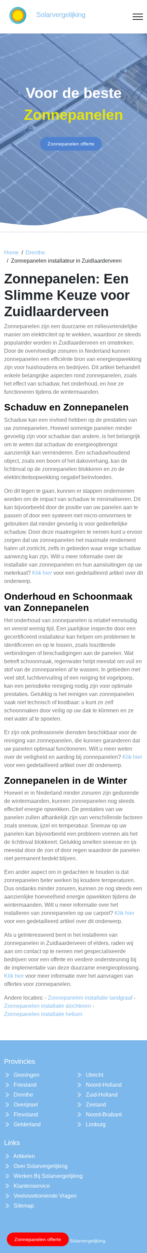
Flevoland (25, 1114)
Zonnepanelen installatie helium (43, 1014)
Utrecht (93, 1075)
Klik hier (42, 573)
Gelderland (26, 1124)
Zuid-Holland (101, 1095)
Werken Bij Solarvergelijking (47, 1176)
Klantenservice (31, 1186)
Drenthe (35, 252)
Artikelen (23, 1156)
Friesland (24, 1085)
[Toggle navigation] (138, 17)
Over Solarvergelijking (40, 1166)
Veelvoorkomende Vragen (44, 1196)
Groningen (25, 1075)
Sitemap (23, 1206)
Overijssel (25, 1105)
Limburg (95, 1124)
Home (11, 252)
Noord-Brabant (103, 1114)
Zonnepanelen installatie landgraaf (90, 998)
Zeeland (95, 1105)
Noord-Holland (103, 1085)
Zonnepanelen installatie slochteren (47, 1006)
